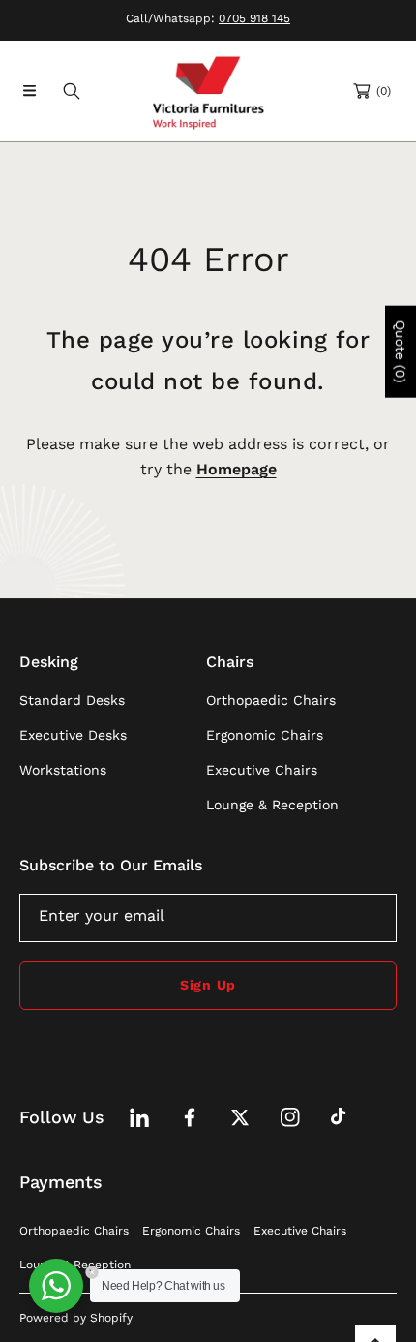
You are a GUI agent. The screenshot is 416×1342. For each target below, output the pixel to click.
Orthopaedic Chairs (74, 1230)
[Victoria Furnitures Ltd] (208, 91)
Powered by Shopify (76, 1318)
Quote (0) (400, 351)
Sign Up (208, 984)
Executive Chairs (299, 1230)
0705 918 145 (254, 18)
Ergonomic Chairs (191, 1230)
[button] (29, 91)
